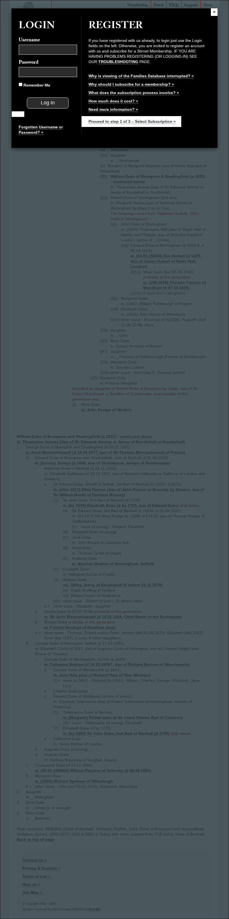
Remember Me (36, 85)
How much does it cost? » (113, 101)
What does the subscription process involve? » (134, 92)
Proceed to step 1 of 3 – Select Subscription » (132, 121)
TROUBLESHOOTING (118, 61)
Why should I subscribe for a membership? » (131, 84)
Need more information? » (113, 109)
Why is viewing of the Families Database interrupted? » (141, 76)
